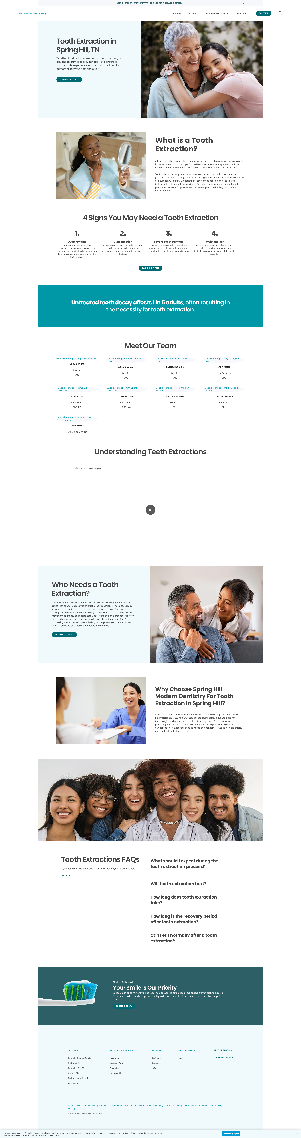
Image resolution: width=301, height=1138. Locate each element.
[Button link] (280, 13)
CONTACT (73, 1050)
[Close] (297, 1133)
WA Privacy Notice (199, 1105)
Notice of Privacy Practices (95, 1105)
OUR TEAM (177, 13)
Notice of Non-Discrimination (137, 1105)
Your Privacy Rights (231, 1133)
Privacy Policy (74, 1105)
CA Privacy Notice (161, 1105)
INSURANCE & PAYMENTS (216, 13)
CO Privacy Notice (180, 1105)
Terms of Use (116, 1105)
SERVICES (192, 13)
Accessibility (216, 1105)
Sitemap (72, 1108)
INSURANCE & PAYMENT (122, 1050)
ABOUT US (239, 13)
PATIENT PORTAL (187, 1050)
